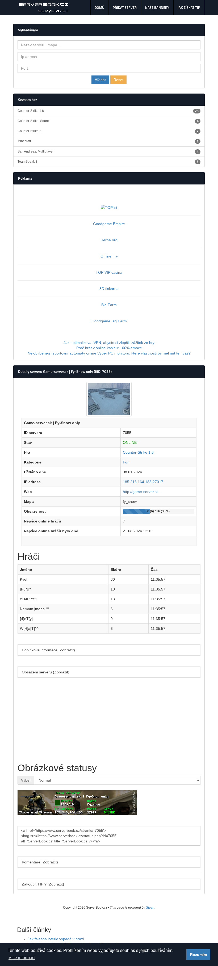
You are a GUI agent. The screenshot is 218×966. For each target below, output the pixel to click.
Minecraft (108, 141)
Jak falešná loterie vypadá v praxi (56, 939)
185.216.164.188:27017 (143, 482)
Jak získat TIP (189, 7)
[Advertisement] (109, 720)
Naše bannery (157, 7)
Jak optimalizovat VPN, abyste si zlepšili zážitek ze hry (109, 342)
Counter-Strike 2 (108, 131)
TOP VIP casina (109, 272)
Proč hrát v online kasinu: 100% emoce (109, 348)
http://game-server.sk (140, 492)
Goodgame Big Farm (109, 321)
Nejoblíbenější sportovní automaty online (62, 353)
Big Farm (109, 305)
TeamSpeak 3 (108, 162)
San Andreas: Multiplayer (108, 152)
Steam (150, 907)
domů (99, 7)
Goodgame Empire (109, 224)
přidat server (125, 7)
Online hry (109, 256)
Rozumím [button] (198, 954)
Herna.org (109, 240)
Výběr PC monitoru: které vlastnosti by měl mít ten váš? (144, 353)
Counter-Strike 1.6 (108, 111)
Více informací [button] (22, 957)
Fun (126, 462)
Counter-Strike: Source (108, 121)
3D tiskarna (109, 288)
